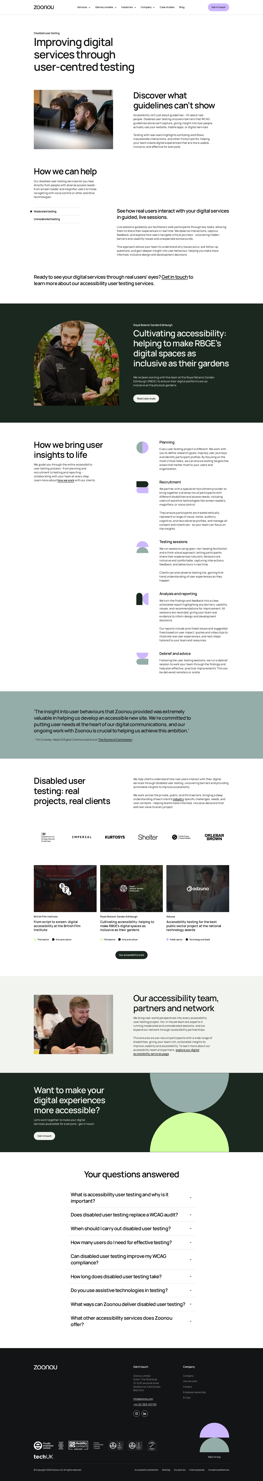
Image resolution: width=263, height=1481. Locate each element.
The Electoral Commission (115, 739)
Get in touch (218, 7)
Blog (181, 7)
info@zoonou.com (143, 1398)
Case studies (167, 7)
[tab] (56, 211)
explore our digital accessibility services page (166, 1052)
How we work (190, 1381)
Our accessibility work (131, 955)
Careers (187, 1386)
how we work (65, 480)
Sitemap (166, 1469)
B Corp (186, 1397)
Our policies (180, 1469)
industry (178, 799)
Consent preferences (218, 1469)
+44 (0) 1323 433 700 (144, 1404)
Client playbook (196, 1469)
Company (188, 1375)
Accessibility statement (146, 1469)
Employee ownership (194, 1392)
